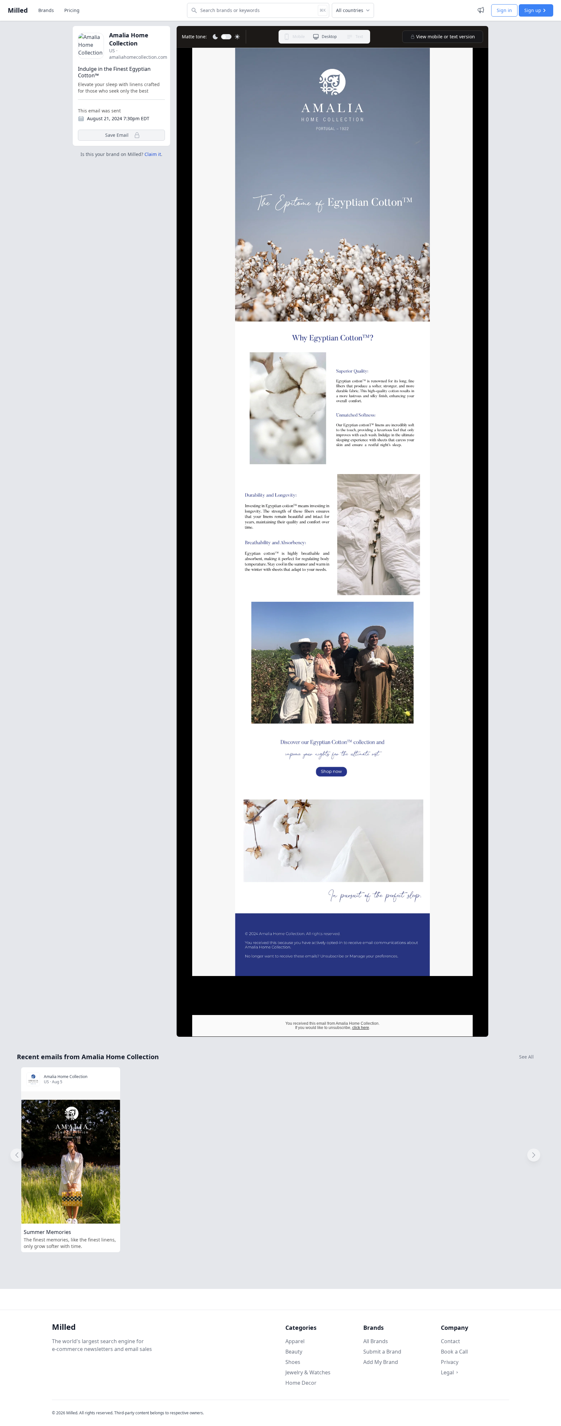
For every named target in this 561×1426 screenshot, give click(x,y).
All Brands (375, 1341)
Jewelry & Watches (307, 1372)
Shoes (292, 1362)
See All (526, 1057)
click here (360, 1027)
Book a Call (454, 1351)
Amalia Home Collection (128, 39)
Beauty (293, 1351)
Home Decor (301, 1382)
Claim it (152, 154)
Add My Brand (380, 1362)
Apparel (295, 1341)
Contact (450, 1341)
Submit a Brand (382, 1351)
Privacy (449, 1362)
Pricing (72, 10)
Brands (46, 10)
